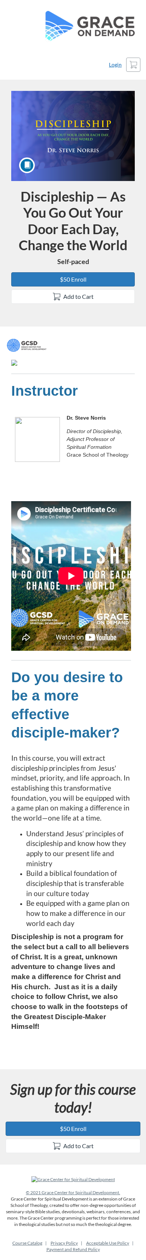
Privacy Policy (64, 1243)
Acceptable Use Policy (107, 1243)
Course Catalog (27, 1243)
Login (115, 64)
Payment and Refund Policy (73, 1249)
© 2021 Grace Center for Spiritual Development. (73, 1192)
